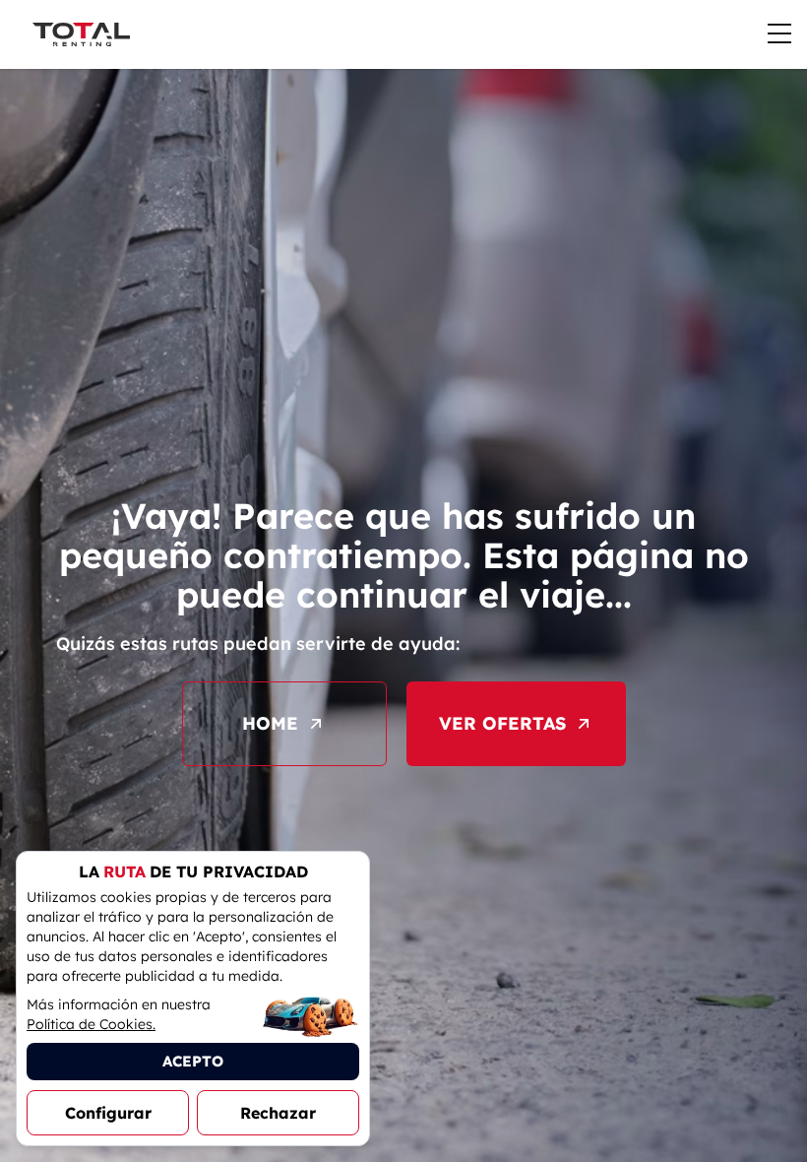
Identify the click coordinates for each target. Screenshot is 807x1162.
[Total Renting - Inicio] (81, 34)
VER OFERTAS (502, 723)
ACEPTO (192, 1061)
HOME (270, 723)
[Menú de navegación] (779, 33)
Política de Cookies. (91, 1024)
